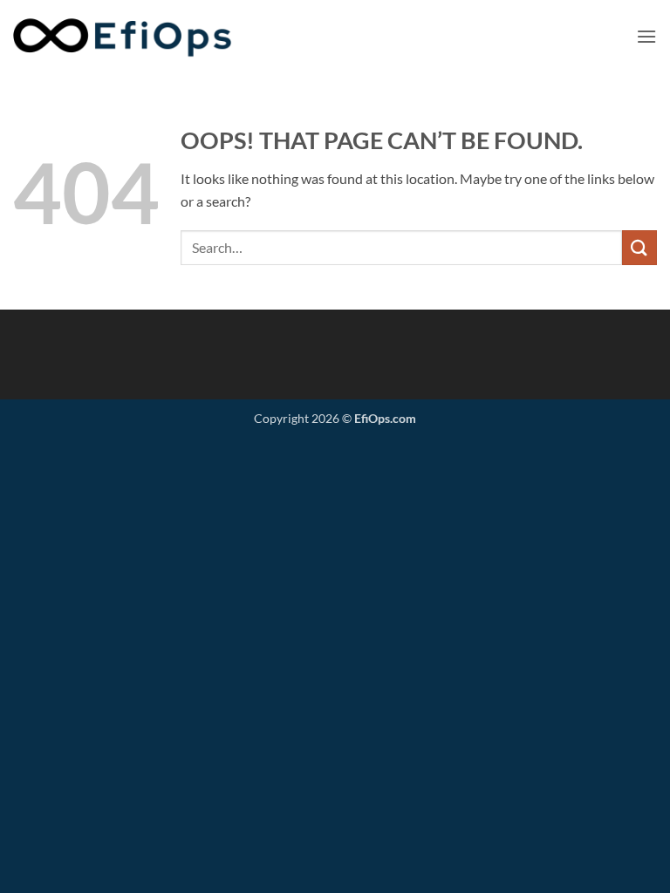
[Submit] (639, 247)
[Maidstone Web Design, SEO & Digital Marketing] (143, 36)
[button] (646, 36)
